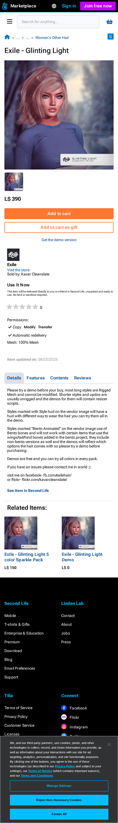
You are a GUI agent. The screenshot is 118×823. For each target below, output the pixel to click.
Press (66, 642)
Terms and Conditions (37, 775)
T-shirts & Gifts (17, 624)
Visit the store (18, 270)
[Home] (7, 37)
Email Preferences (19, 668)
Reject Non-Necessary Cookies (59, 800)
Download (13, 651)
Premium (12, 642)
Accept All (58, 814)
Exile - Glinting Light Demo (82, 557)
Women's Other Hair (52, 37)
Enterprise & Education (24, 633)
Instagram (78, 727)
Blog (8, 659)
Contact (68, 615)
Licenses (12, 734)
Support (11, 677)
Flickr (74, 717)
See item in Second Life (28, 490)
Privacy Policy (15, 716)
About (66, 624)
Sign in (69, 6)
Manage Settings (59, 785)
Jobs (65, 633)
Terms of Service (18, 708)
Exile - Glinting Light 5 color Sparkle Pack (26, 557)
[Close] (109, 745)
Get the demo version (59, 240)
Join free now (98, 6)
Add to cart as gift (59, 227)
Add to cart (59, 213)
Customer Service (19, 725)
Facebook (78, 708)
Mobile (10, 615)
